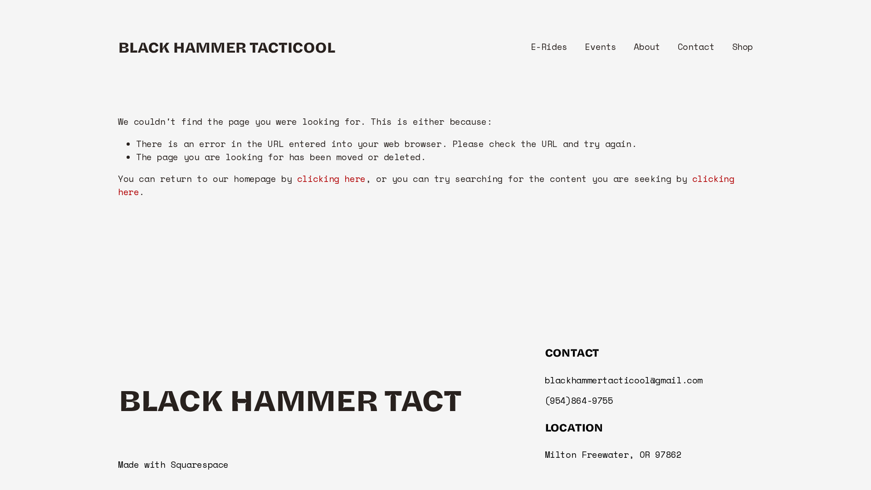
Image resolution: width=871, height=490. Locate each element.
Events (601, 46)
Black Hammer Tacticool (226, 46)
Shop (742, 46)
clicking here (331, 178)
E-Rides (549, 46)
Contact (696, 46)
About (647, 46)
